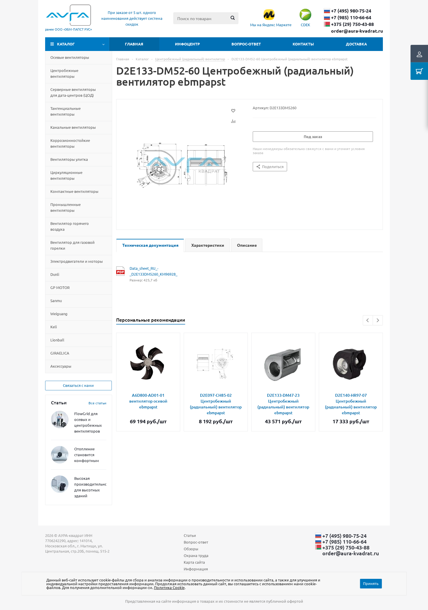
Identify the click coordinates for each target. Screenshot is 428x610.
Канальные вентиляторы (73, 127)
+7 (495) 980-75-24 (351, 10)
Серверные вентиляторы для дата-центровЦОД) (73, 92)
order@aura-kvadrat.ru (357, 31)
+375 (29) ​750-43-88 (352, 24)
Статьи (190, 535)
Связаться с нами (78, 385)
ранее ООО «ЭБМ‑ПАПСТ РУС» (68, 29)
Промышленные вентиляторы (65, 207)
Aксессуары (60, 366)
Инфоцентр (187, 43)
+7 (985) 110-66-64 (351, 17)
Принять (371, 583)
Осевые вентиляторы (69, 57)
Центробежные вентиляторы (64, 73)
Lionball (57, 339)
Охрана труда (196, 555)
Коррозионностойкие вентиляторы (70, 143)
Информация (196, 568)
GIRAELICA (59, 352)
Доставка (356, 43)
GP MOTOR (60, 287)
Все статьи (97, 403)
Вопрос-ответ (246, 43)
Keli (53, 326)
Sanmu (56, 300)
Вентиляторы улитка (69, 159)
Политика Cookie (169, 587)
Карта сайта (194, 562)
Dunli (54, 274)
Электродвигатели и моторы (76, 261)
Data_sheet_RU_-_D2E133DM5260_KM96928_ (153, 271)
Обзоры (191, 548)
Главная (134, 43)
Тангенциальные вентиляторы (65, 111)
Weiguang (59, 313)
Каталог (66, 43)
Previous (368, 320)
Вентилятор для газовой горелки (72, 245)
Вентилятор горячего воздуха (69, 226)
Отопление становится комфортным (86, 454)
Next (378, 320)
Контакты (303, 43)
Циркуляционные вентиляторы (66, 175)
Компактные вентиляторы (74, 191)
